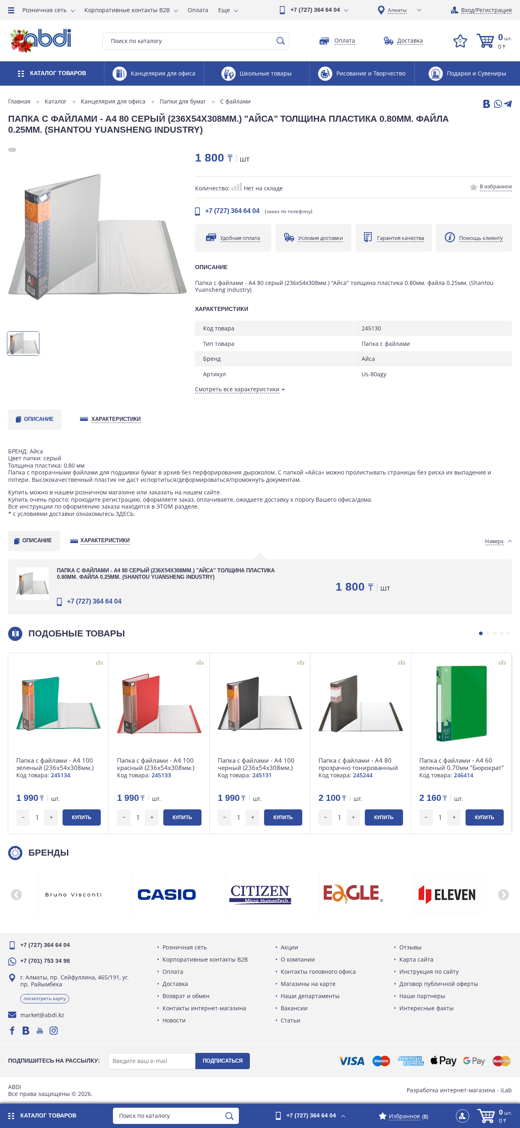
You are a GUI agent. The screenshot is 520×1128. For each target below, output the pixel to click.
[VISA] (351, 1061)
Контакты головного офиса (318, 971)
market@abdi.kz (42, 1015)
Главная (19, 101)
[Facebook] (12, 1031)
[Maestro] (381, 1061)
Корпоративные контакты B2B (127, 10)
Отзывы (410, 947)
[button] (481, 633)
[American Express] (411, 1061)
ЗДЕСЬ (125, 514)
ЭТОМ (164, 506)
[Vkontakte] (26, 1031)
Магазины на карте (308, 984)
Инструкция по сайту (429, 971)
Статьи (290, 1020)
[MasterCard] (502, 1061)
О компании (298, 959)
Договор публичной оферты (438, 984)
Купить (81, 817)
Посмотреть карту (45, 998)
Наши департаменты (310, 996)
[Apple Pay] (443, 1061)
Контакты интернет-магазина (204, 1008)
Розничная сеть (44, 10)
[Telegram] (508, 104)
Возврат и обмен (186, 996)
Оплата (198, 10)
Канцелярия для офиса (113, 101)
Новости (174, 1020)
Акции (289, 947)
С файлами (235, 101)
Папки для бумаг (183, 101)
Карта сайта (416, 959)
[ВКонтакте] (486, 104)
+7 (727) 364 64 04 (315, 9)
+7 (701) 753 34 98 (45, 961)
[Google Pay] (474, 1061)
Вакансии (294, 1008)
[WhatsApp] (497, 104)
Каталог (56, 101)
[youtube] (40, 1031)
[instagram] (54, 1031)
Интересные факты (426, 1008)
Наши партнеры (422, 996)
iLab (506, 1090)
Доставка (175, 984)
